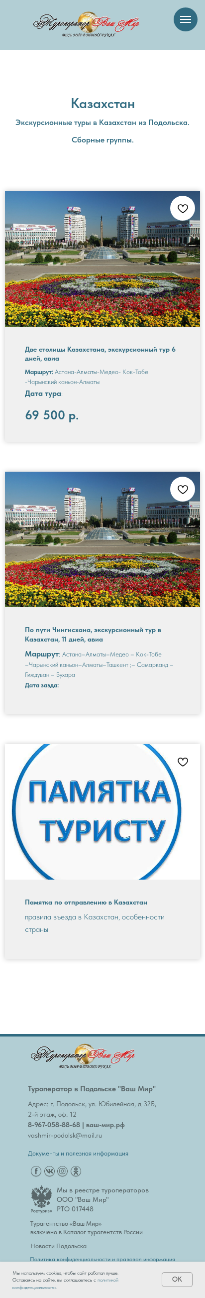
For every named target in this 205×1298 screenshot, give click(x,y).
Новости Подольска (58, 1246)
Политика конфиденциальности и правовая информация (102, 1259)
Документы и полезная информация (78, 1153)
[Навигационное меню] (185, 19)
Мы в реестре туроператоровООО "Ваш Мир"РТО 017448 (103, 1199)
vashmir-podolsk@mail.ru (65, 1135)
